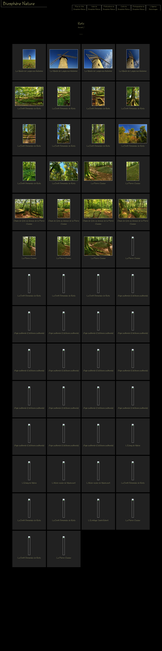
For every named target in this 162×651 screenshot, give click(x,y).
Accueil (80, 27)
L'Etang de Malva (133, 445)
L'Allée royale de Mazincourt (63, 482)
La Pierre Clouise (98, 183)
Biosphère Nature (19, 3)
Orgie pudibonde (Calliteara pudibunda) (133, 295)
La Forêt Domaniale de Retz (29, 108)
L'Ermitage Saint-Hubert (98, 520)
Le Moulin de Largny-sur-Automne (29, 71)
